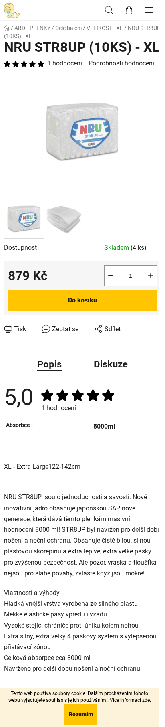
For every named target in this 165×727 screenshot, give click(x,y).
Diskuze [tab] (111, 364)
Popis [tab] (49, 364)
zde (146, 700)
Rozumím (81, 714)
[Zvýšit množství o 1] (151, 276)
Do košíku (82, 300)
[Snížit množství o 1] (111, 276)
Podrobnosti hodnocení (121, 63)
